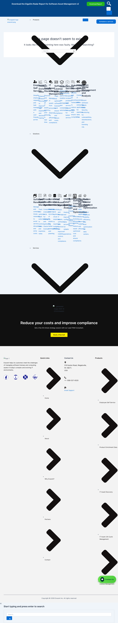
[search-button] (109, 13)
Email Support (69, 390)
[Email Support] (65, 388)
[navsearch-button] (109, 5)
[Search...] (59, 614)
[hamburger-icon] (85, 20)
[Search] (9, 618)
